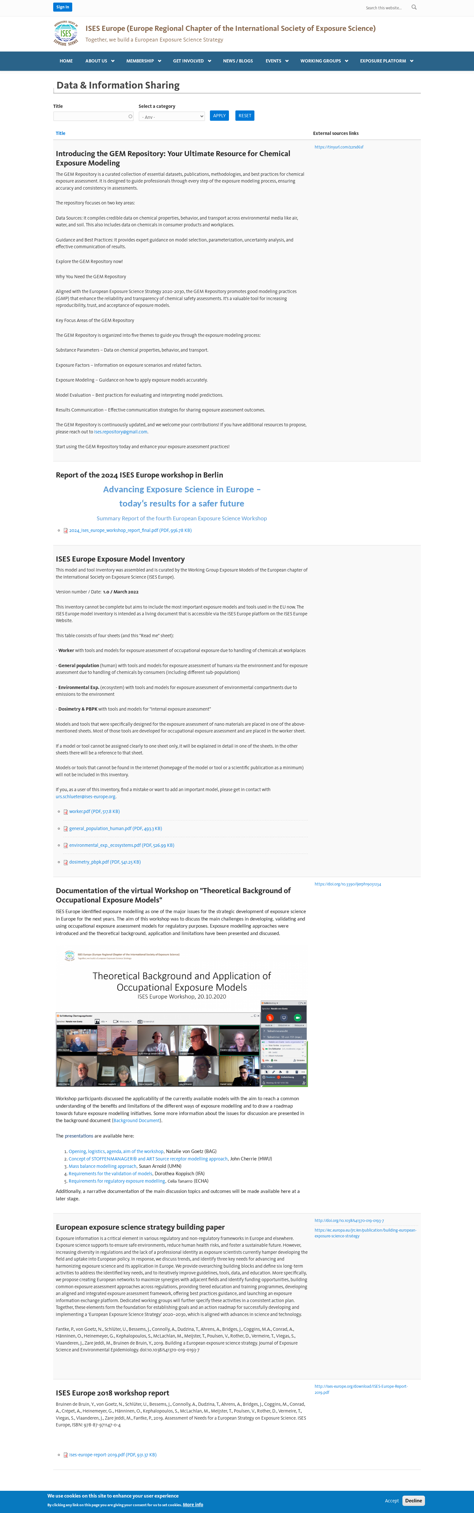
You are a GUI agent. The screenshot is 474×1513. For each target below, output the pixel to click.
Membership (137, 59)
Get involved (185, 59)
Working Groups (317, 59)
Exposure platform (380, 59)
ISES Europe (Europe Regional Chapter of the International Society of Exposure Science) (230, 28)
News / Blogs (238, 61)
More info (193, 1505)
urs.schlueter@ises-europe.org (85, 796)
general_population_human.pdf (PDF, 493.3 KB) (115, 828)
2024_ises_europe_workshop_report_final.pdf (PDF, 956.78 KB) (130, 530)
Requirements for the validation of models (110, 1174)
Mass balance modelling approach (102, 1166)
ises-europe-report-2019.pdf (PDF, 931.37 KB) (113, 1455)
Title (58, 106)
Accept (392, 1501)
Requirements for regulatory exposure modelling (117, 1181)
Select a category (157, 106)
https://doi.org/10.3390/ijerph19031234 (348, 884)
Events (270, 59)
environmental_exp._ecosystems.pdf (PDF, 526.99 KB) (121, 845)
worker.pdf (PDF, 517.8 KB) (94, 811)
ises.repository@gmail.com (120, 432)
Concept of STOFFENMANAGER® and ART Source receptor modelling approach (148, 1159)
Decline (413, 1500)
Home (66, 61)
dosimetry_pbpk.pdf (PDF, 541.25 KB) (105, 862)
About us (93, 59)
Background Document (137, 1120)
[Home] (66, 33)
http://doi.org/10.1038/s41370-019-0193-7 (349, 1220)
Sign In (62, 7)
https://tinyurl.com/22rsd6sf (339, 147)
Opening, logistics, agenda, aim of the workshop (116, 1151)
